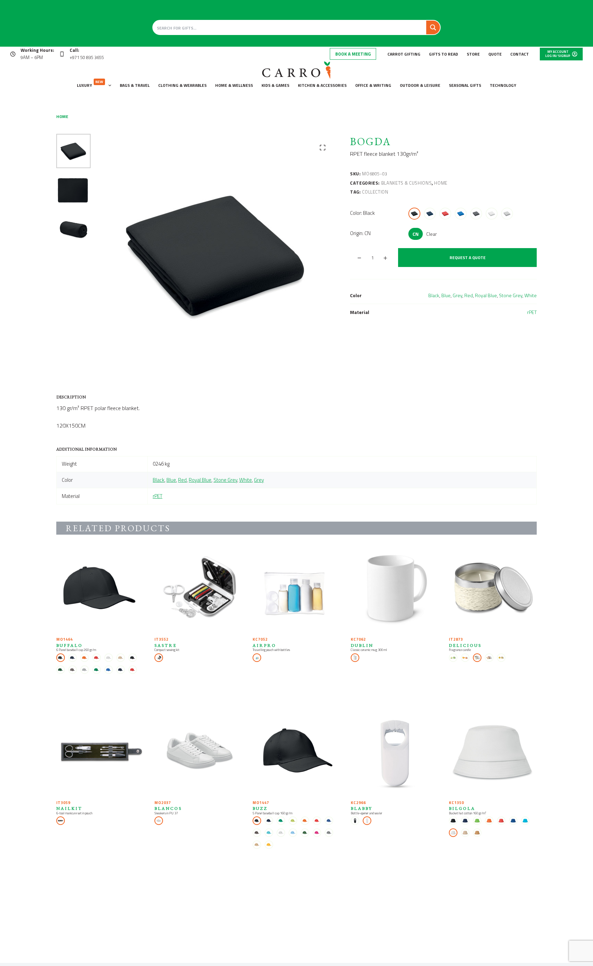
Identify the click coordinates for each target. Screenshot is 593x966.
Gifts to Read (443, 54)
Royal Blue (486, 295)
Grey (457, 295)
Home (440, 182)
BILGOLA (462, 808)
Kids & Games (275, 85)
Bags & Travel (135, 85)
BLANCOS (168, 808)
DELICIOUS (465, 645)
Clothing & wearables (182, 85)
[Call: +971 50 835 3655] (62, 54)
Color (362, 213)
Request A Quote (468, 257)
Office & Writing (373, 85)
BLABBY (361, 808)
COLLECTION (375, 191)
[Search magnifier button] (433, 27)
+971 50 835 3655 (87, 57)
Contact (519, 54)
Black (433, 295)
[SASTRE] (198, 589)
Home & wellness (234, 85)
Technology (503, 85)
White (530, 295)
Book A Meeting (353, 53)
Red (468, 295)
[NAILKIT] (100, 752)
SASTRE (165, 645)
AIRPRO (264, 645)
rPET (532, 312)
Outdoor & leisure (420, 85)
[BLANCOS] (198, 752)
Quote (495, 54)
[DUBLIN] (395, 589)
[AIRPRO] (296, 589)
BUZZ (260, 808)
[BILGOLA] (493, 752)
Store (473, 54)
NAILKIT (69, 808)
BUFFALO (69, 645)
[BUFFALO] (100, 589)
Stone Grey (510, 295)
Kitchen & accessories (322, 85)
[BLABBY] (395, 752)
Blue (446, 295)
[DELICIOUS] (493, 589)
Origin (360, 233)
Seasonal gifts (465, 85)
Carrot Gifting (403, 54)
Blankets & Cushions (406, 182)
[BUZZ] (296, 752)
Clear (431, 233)
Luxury (90, 84)
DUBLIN (362, 645)
